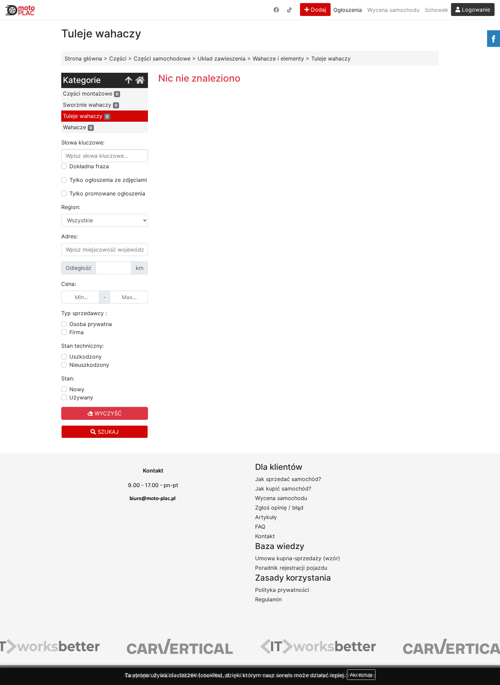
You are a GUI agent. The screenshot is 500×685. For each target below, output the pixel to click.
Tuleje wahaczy (86, 116)
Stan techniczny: (82, 345)
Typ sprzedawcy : (84, 313)
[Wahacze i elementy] (128, 80)
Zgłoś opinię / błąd (279, 507)
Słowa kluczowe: (82, 142)
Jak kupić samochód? (283, 488)
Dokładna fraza (89, 166)
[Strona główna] (140, 80)
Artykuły (266, 517)
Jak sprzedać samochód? (288, 479)
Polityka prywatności (282, 589)
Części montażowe (90, 93)
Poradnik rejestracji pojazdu (291, 567)
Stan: (67, 378)
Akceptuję (361, 675)
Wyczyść (107, 413)
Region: (70, 207)
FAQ (260, 526)
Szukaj (107, 431)
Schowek (436, 9)
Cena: (68, 283)
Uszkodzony (85, 356)
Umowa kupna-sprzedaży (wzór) (297, 558)
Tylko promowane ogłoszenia (107, 193)
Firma (76, 332)
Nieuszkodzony (89, 364)
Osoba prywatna (90, 324)
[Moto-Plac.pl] (20, 10)
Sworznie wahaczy (90, 104)
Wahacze (77, 127)
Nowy (76, 389)
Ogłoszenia (347, 9)
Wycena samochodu (393, 9)
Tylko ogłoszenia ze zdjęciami (108, 179)
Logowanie (475, 9)
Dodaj (317, 9)
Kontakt (265, 536)
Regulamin (268, 599)
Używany (81, 397)
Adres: (69, 236)
